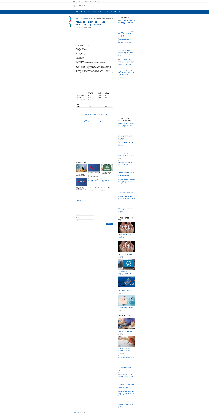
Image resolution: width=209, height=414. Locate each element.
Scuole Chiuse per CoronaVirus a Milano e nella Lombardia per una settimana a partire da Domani (81, 190)
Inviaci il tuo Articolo (95, 1)
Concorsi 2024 (78, 11)
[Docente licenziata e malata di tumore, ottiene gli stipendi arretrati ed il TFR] (81, 168)
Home (77, 18)
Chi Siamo (74, 1)
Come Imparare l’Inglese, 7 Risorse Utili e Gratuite (106, 173)
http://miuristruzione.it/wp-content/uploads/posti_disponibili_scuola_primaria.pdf (92, 114)
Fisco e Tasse (87, 11)
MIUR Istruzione (80, 6)
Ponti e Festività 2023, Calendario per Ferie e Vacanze (105, 189)
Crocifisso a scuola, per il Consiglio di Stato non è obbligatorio (93, 189)
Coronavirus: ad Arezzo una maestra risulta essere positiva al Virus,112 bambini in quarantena (94, 174)
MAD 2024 (120, 11)
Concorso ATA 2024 (110, 11)
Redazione (79, 1)
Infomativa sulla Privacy (87, 1)
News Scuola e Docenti (98, 11)
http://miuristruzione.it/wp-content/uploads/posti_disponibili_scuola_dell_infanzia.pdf (93, 112)
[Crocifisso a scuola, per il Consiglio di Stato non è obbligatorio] (94, 182)
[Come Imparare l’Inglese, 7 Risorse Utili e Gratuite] (107, 167)
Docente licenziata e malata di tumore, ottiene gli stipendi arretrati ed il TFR (81, 174)
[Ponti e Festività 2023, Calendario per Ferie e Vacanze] (107, 182)
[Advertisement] (94, 36)
